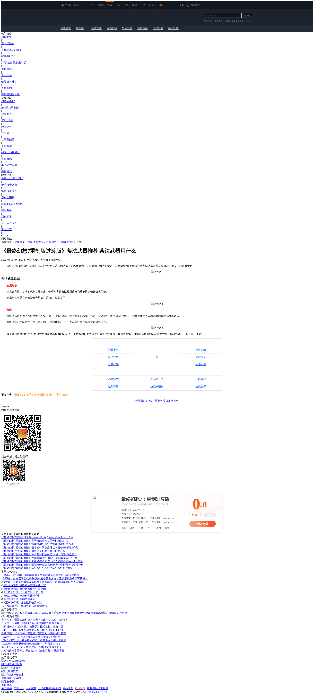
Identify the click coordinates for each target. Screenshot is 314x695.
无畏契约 (6, 88)
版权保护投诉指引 (97, 688)
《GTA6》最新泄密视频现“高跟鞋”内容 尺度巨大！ (31, 643)
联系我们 (55, 688)
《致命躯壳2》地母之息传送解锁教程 (25, 606)
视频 (167, 528)
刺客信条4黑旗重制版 (13, 62)
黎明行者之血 (9, 184)
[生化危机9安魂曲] (12, 674)
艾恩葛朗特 (7, 139)
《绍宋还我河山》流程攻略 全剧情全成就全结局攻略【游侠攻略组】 (42, 575)
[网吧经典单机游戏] (13, 661)
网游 (134, 5)
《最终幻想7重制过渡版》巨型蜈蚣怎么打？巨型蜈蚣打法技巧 (37, 568)
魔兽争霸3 (7, 69)
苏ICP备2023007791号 (94, 691)
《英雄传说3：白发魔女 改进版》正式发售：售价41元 (32, 626)
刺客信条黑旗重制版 (234, 21)
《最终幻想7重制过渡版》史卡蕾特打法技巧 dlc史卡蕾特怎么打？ (39, 554)
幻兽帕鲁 (6, 37)
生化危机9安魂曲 (11, 49)
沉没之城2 (207, 21)
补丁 (93, 5)
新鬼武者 (6, 216)
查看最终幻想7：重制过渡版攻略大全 (157, 400)
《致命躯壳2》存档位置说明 (19, 599)
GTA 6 (5, 235)
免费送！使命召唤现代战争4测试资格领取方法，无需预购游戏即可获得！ (45, 578)
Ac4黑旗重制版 (10, 107)
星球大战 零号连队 (12, 178)
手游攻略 (173, 28)
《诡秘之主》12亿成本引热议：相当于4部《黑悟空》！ (33, 636)
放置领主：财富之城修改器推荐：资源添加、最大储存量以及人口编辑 (43, 582)
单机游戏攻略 (35, 242)
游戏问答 (158, 28)
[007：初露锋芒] (11, 667)
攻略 (109, 5)
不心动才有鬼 (9, 165)
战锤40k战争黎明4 (11, 203)
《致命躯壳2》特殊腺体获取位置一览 (24, 585)
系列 (158, 528)
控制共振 (6, 210)
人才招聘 (31, 688)
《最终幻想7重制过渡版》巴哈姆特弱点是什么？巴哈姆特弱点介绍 (39, 547)
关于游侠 (6, 688)
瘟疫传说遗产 (9, 191)
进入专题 (202, 523)
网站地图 (68, 688)
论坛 (118, 5)
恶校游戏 (6, 171)
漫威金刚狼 (7, 197)
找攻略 (80, 28)
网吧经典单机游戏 (11, 664)
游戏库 (101, 5)
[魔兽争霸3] (8, 681)
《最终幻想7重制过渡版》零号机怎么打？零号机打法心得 (34, 540)
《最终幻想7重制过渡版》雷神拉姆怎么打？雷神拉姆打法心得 (37, 544)
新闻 (124, 528)
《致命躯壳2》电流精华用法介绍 (22, 595)
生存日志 (6, 158)
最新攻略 (96, 28)
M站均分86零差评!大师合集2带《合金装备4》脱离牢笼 (33, 650)
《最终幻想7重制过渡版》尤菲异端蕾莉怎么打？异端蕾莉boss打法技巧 (42, 561)
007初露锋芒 (8, 56)
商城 (126, 5)
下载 (84, 5)
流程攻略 (142, 28)
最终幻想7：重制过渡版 (60, 242)
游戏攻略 (73, 17)
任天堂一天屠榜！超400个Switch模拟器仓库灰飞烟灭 (31, 623)
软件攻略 (127, 28)
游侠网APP (195, 5)
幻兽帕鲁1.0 (8, 101)
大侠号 (161, 5)
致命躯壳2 (219, 21)
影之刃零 (6, 229)
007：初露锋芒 (9, 671)
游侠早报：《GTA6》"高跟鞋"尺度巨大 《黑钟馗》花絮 (33, 633)
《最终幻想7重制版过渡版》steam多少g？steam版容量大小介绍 (37, 537)
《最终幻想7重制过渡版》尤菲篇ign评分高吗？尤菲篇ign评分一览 (39, 557)
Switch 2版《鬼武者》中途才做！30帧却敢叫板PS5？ (31, 647)
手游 (143, 5)
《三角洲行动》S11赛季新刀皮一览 (23, 592)
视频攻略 (112, 28)
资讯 (76, 5)
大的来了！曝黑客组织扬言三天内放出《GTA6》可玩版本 (34, 619)
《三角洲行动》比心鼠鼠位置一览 (22, 602)
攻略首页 (66, 28)
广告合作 (19, 688)
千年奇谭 (6, 146)
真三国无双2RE (10, 223)
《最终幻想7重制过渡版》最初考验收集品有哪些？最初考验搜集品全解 (42, 564)
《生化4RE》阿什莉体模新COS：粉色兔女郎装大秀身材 (33, 640)
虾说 (195, 515)
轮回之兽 (6, 126)
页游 (151, 5)
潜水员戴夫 (7, 43)
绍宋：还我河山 (10, 152)
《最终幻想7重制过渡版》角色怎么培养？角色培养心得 (33, 551)
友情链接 (43, 688)
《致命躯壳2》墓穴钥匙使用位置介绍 (24, 588)
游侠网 (67, 5)
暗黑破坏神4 (8, 81)
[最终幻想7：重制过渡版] (106, 513)
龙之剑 (5, 133)
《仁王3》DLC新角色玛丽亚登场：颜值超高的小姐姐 (32, 630)
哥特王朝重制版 (10, 94)
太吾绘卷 (6, 75)
